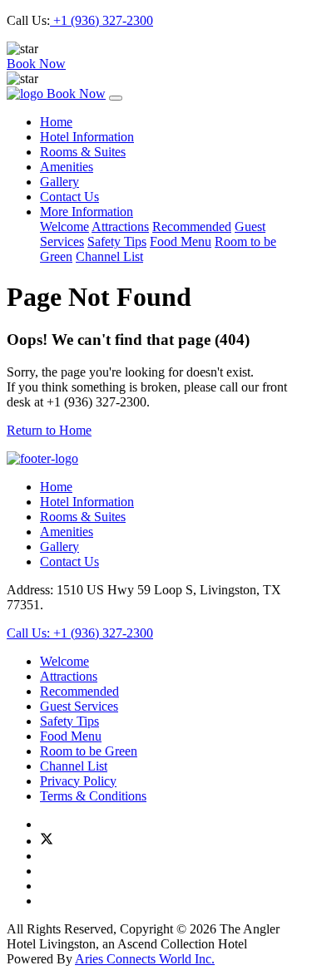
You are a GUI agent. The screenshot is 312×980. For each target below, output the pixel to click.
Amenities (66, 167)
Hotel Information (87, 137)
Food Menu (180, 241)
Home (56, 122)
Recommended (191, 226)
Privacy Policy (78, 781)
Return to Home (49, 430)
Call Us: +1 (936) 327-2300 (80, 633)
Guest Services (79, 706)
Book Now (36, 64)
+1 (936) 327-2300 (101, 20)
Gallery (59, 182)
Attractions (120, 226)
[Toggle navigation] (115, 98)
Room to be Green (88, 751)
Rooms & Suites (83, 152)
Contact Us (69, 197)
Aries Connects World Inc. (145, 959)
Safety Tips (116, 241)
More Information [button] (86, 211)
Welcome (64, 226)
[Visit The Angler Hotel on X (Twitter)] (46, 841)
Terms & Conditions (93, 796)
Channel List (109, 256)
